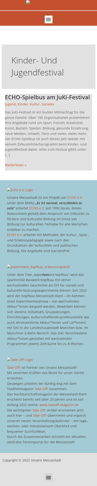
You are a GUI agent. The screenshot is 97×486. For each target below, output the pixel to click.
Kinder (23, 104)
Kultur (35, 104)
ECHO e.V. (75, 197)
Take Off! (14, 367)
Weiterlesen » (15, 164)
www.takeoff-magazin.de (59, 405)
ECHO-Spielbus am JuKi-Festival (47, 97)
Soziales (47, 104)
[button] (49, 19)
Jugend (10, 104)
